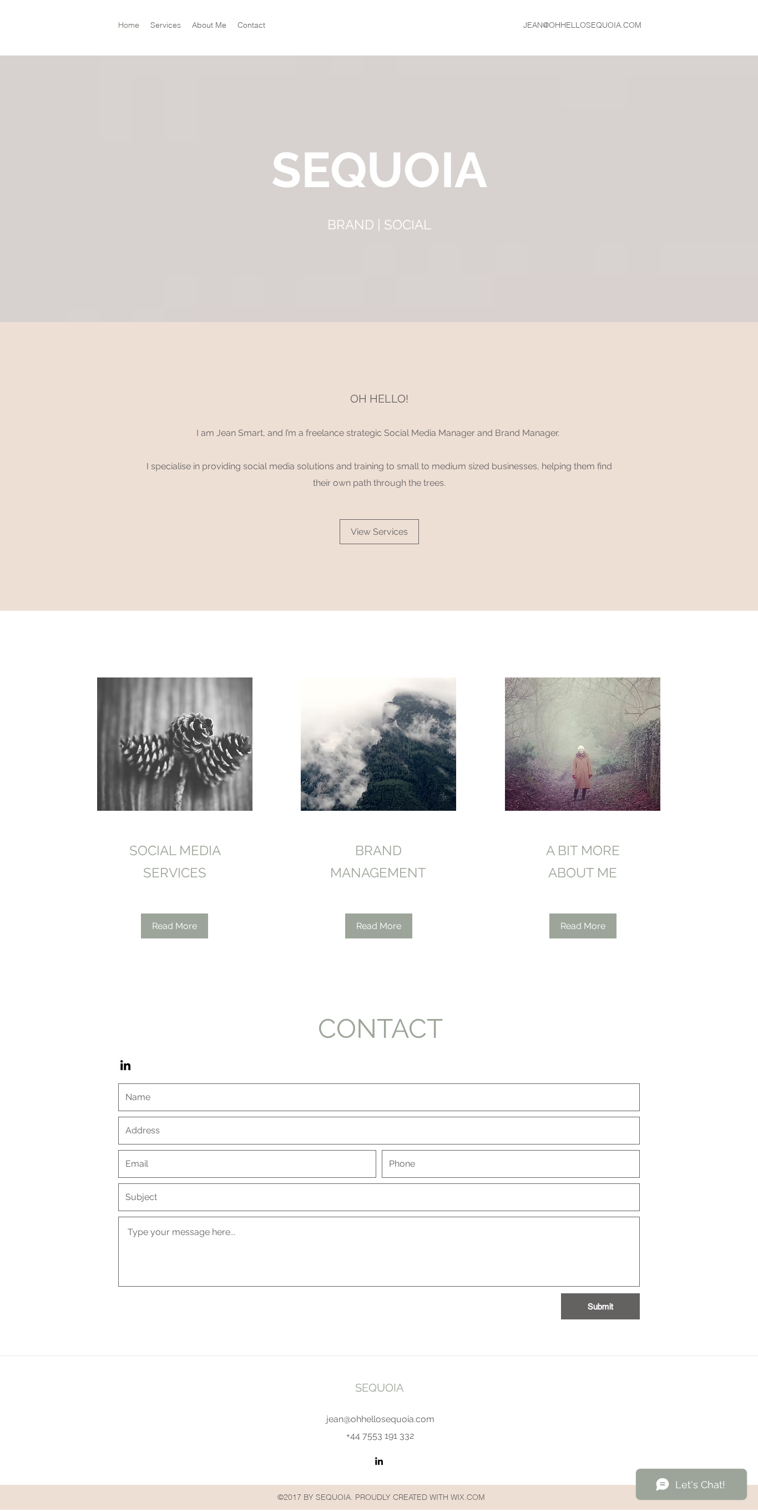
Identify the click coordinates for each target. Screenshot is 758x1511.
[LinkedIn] (125, 1065)
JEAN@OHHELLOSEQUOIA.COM (582, 25)
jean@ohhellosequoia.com (380, 1419)
